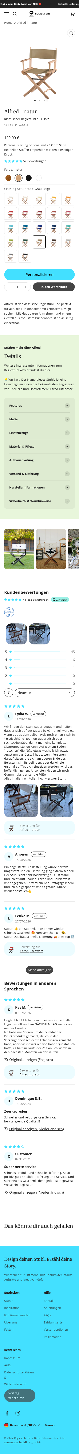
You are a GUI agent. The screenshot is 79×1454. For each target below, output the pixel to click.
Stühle (8, 1301)
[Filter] (8, 692)
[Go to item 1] (16, 633)
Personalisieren (39, 274)
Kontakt (49, 1301)
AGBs (8, 1365)
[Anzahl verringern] (9, 287)
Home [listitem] (8, 22)
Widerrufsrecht (15, 1384)
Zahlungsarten (54, 1322)
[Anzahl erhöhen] (25, 287)
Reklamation (52, 1337)
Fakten (8, 1329)
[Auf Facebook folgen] (7, 1413)
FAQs (47, 1315)
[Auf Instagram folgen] (18, 1413)
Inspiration (12, 1308)
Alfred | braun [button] (30, 830)
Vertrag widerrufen (16, 1395)
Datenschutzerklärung (19, 1374)
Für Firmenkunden (17, 1315)
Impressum (12, 1358)
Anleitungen (52, 1308)
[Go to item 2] (39, 633)
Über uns (10, 1322)
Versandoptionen (56, 1329)
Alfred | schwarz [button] (31, 951)
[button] (13, 161)
